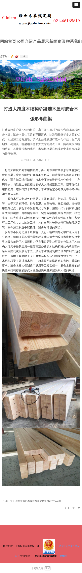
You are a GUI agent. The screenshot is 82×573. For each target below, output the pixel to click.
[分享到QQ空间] (12, 56)
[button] (76, 5)
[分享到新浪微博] (17, 56)
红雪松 (63, 556)
